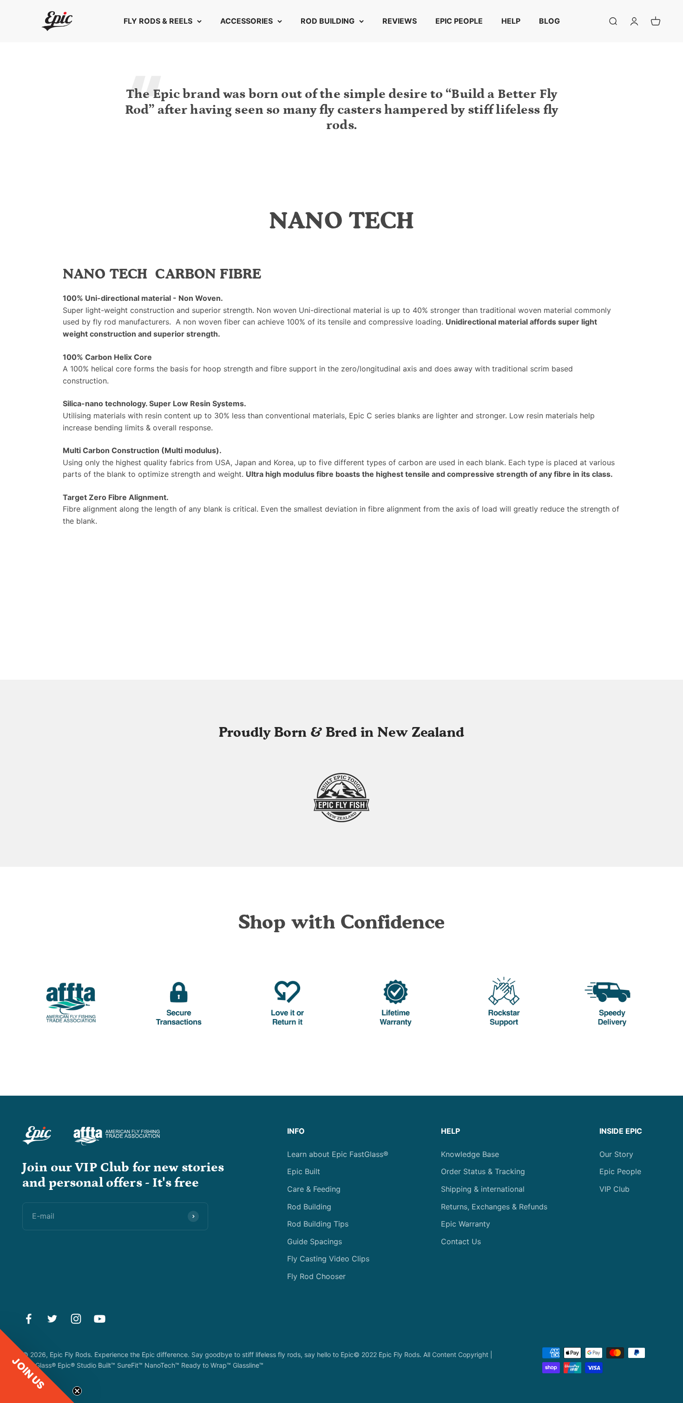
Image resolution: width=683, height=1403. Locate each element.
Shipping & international (483, 1189)
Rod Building (309, 1206)
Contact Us (461, 1241)
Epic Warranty (465, 1223)
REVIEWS (399, 21)
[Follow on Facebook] (28, 1318)
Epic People (620, 1171)
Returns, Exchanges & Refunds (494, 1206)
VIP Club (614, 1189)
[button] (37, 1366)
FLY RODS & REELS (158, 21)
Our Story (616, 1154)
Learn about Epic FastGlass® (337, 1154)
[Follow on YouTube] (99, 1318)
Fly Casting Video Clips (328, 1258)
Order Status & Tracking (483, 1171)
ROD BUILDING (328, 21)
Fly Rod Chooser (316, 1276)
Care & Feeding (314, 1189)
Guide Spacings (314, 1241)
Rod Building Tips (317, 1223)
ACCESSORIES (246, 21)
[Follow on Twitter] (52, 1318)
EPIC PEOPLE (459, 21)
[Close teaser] (77, 1391)
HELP (510, 21)
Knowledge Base (470, 1154)
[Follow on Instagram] (76, 1318)
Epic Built (303, 1171)
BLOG (549, 21)
